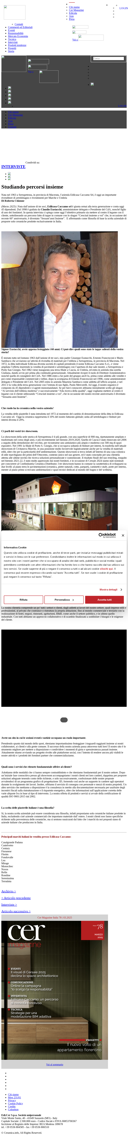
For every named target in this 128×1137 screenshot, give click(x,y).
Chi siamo (74, 7)
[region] (64, 676)
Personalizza (62, 599)
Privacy (12, 1100)
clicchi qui (106, 568)
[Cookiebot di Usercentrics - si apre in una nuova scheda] (101, 535)
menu (72, 4)
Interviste (13, 42)
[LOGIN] (120, 5)
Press (71, 19)
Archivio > (8, 891)
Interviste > (9, 904)
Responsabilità (15, 33)
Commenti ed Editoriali (20, 27)
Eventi (11, 30)
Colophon (13, 1109)
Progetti (12, 48)
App (71, 16)
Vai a (75, 39)
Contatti (19, 24)
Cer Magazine (76, 10)
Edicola (73, 13)
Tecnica (12, 39)
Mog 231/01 (14, 1097)
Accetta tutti (105, 599)
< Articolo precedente (16, 898)
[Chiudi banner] (123, 535)
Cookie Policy (15, 1103)
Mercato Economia (18, 36)
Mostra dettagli (109, 589)
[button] (64, 709)
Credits (12, 1106)
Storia (11, 51)
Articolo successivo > (16, 911)
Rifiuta (23, 599)
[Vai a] (45, 82)
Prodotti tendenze (17, 45)
